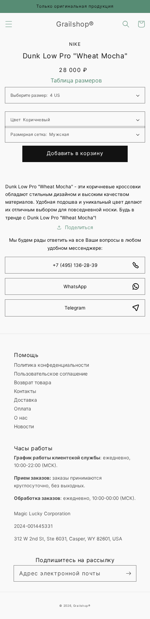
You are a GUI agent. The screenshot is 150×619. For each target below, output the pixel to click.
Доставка (25, 400)
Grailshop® (82, 605)
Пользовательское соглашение (51, 374)
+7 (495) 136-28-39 (75, 265)
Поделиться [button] (79, 227)
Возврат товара (32, 382)
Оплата (22, 409)
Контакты (25, 391)
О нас (21, 418)
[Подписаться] (128, 573)
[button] (8, 24)
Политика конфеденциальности (51, 365)
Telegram (75, 308)
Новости (24, 426)
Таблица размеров (76, 80)
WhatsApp (75, 286)
